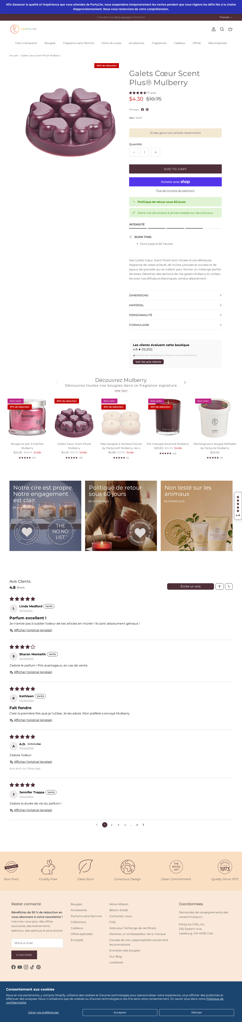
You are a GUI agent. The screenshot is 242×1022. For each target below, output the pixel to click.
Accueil (13, 55)
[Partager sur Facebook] (142, 109)
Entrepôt (77, 940)
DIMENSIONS (138, 295)
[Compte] (213, 29)
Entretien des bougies (124, 950)
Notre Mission (118, 904)
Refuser (196, 1012)
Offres (197, 43)
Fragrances (159, 43)
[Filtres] (219, 586)
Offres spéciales (82, 934)
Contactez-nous (120, 916)
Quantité (135, 144)
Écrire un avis (191, 586)
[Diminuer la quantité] (133, 152)
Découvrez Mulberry (121, 380)
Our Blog (115, 956)
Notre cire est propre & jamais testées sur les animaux (175, 213)
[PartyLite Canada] (23, 29)
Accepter (120, 1012)
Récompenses (217, 43)
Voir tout (120, 390)
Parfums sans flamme (86, 916)
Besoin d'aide (118, 910)
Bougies (50, 43)
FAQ (112, 922)
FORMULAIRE (139, 325)
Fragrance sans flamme (78, 43)
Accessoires (136, 43)
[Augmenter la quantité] (155, 152)
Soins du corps (111, 43)
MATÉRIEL (136, 305)
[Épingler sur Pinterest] (147, 109)
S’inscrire (24, 954)
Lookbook (116, 962)
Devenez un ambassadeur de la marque (137, 934)
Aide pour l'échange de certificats (132, 928)
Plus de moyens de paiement (175, 190)
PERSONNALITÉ (140, 315)
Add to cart (175, 169)
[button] (238, 506)
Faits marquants (26, 43)
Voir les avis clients (148, 361)
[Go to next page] (144, 824)
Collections (78, 922)
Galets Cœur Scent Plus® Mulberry (40, 55)
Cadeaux (179, 43)
